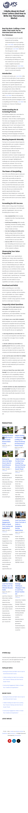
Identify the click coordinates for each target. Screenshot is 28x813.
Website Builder (19, 731)
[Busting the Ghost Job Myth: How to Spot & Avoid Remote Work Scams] (7, 453)
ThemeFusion (18, 735)
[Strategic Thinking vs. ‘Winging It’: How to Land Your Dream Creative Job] (20, 578)
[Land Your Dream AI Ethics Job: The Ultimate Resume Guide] (7, 578)
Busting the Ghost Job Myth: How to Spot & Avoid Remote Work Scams (7, 439)
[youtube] (9, 741)
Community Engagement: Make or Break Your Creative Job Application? (7, 524)
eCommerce (13, 733)
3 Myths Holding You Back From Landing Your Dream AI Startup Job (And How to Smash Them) (13, 679)
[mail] (18, 741)
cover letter (11, 44)
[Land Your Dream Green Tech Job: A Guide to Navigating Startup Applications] (20, 515)
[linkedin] (14, 741)
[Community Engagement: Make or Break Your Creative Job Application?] (7, 515)
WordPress (4, 733)
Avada (11, 731)
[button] (3, 438)
